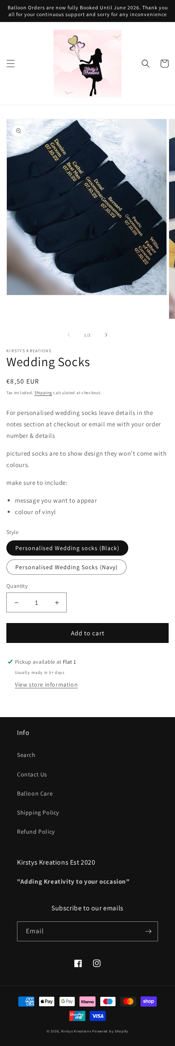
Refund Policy (36, 831)
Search (26, 755)
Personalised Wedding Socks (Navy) (66, 567)
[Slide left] (68, 334)
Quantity (17, 586)
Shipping (43, 392)
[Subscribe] (148, 931)
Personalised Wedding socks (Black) (67, 548)
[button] (10, 63)
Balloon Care (35, 793)
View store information (46, 684)
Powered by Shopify (110, 1031)
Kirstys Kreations (76, 1031)
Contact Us (32, 774)
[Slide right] (106, 334)
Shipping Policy (38, 812)
